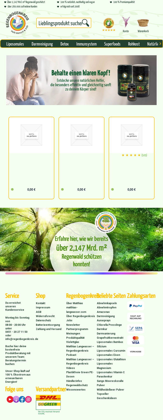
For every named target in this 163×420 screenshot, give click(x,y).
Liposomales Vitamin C (111, 372)
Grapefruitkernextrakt (110, 337)
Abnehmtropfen (106, 307)
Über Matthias (74, 303)
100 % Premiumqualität (124, 2)
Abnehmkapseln (107, 303)
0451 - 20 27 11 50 (16, 331)
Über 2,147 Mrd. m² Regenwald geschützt (26, 2)
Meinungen (73, 333)
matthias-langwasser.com (76, 309)
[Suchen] (85, 23)
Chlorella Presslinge (109, 324)
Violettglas (72, 342)
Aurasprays (104, 320)
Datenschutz (43, 320)
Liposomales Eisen (108, 354)
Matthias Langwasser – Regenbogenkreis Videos (80, 364)
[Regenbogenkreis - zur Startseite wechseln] (17, 22)
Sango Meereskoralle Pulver (110, 383)
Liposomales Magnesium (105, 365)
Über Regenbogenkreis (80, 316)
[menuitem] (63, 23)
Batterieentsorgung (48, 324)
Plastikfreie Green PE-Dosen (80, 374)
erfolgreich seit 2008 (70, 6)
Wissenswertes (76, 389)
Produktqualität (75, 337)
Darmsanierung (106, 333)
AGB (38, 311)
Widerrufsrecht (45, 316)
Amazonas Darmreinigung (106, 314)
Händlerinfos (74, 381)
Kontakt (40, 303)
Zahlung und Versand (48, 329)
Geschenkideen (107, 398)
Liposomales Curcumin (111, 350)
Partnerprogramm (77, 329)
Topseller (103, 393)
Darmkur (102, 329)
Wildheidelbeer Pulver (110, 389)
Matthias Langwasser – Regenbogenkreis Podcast (80, 351)
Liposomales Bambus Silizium (110, 344)
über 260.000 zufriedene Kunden (22, 6)
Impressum (43, 307)
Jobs (69, 320)
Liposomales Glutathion (111, 359)
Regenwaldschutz (77, 385)
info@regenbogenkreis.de (21, 339)
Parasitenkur (104, 376)
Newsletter (73, 324)
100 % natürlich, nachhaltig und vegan (77, 2)
